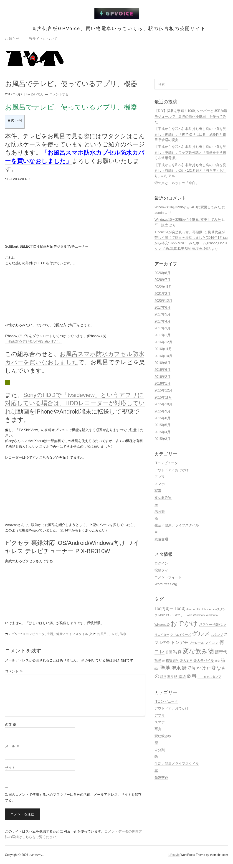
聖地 (165, 668)
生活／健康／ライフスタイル (67, 634)
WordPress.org (165, 584)
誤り (163, 676)
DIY (198, 609)
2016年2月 (162, 377)
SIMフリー (179, 615)
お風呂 (102, 634)
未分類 (159, 511)
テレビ (113, 634)
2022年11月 (163, 287)
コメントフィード (168, 577)
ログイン (161, 563)
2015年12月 (163, 390)
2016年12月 (163, 342)
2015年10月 (163, 404)
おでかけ (184, 623)
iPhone (206, 609)
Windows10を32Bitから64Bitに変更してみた (187, 207)
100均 (180, 608)
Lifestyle (174, 854)
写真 (157, 491)
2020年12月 (163, 300)
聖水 (176, 668)
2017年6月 (162, 307)
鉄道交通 (161, 539)
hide (18, 120)
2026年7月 (162, 280)
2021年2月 (162, 293)
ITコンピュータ (34, 634)
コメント (14, 671)
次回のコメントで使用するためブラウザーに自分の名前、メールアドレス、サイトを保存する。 (73, 797)
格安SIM (172, 660)
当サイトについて (43, 39)
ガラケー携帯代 (211, 624)
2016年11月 (163, 349)
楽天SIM (186, 660)
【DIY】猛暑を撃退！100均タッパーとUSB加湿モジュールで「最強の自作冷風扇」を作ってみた (190, 116)
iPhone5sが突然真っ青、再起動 (178, 232)
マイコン (211, 643)
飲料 (192, 676)
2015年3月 (162, 439)
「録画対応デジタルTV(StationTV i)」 (33, 341)
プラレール (196, 643)
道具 (170, 676)
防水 (123, 634)
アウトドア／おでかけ (171, 470)
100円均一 (164, 608)
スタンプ (217, 634)
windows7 (212, 615)
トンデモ (179, 642)
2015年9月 (162, 411)
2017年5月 (162, 314)
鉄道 (182, 676)
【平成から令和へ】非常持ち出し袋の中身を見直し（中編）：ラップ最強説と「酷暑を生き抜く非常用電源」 (190, 152)
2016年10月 (163, 356)
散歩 (157, 660)
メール (12, 746)
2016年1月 (162, 383)
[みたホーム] (116, 16)
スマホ (159, 484)
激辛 (217, 660)
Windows (199, 615)
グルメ (201, 633)
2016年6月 (162, 369)
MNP (161, 615)
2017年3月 (162, 328)
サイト (10, 768)
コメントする (58, 94)
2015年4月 (162, 432)
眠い (157, 668)
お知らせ (12, 39)
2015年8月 (162, 418)
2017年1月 (162, 335)
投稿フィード (164, 570)
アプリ (159, 477)
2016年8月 (162, 363)
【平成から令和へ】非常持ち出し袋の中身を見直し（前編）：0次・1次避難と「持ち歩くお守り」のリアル (190, 170)
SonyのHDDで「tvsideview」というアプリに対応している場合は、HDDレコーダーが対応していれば (75, 403)
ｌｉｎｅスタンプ (209, 676)
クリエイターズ (180, 634)
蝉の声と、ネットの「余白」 (176, 183)
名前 (10, 725)
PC (168, 615)
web (189, 615)
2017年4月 (162, 321)
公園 (168, 652)
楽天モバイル (203, 660)
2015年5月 (162, 425)
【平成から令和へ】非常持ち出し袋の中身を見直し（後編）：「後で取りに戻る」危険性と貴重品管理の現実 (190, 134)
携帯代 (221, 651)
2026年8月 (162, 273)
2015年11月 (163, 397)
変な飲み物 (163, 497)
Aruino (190, 609)
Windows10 (162, 624)
